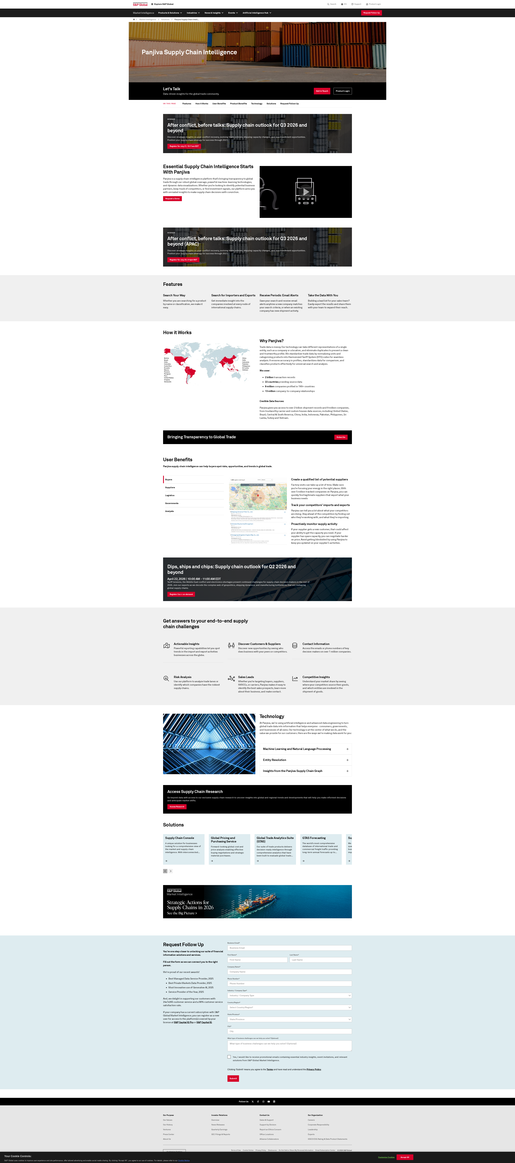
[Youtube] (269, 1101)
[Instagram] (263, 1101)
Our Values (167, 1120)
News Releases (218, 1125)
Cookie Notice (248, 1150)
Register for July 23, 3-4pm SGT (183, 260)
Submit (233, 1078)
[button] (305, 191)
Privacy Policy (261, 1150)
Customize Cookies (386, 1157)
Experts (311, 1134)
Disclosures (272, 1150)
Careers (311, 1120)
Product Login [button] (343, 91)
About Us (167, 1139)
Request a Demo (172, 198)
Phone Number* (233, 979)
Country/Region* (233, 1002)
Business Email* (233, 943)
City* (229, 1026)
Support (357, 4)
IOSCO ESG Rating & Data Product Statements (327, 1139)
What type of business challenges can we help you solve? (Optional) (252, 1038)
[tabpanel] (289, 512)
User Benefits (219, 103)
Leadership (313, 1129)
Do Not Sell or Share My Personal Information (296, 1150)
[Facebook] (258, 1101)
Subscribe (341, 437)
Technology (256, 103)
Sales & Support (266, 1120)
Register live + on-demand (181, 594)
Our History (168, 1125)
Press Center (168, 1134)
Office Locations (267, 1134)
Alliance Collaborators (269, 1139)
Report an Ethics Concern (270, 1129)
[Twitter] (253, 1101)
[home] (134, 19)
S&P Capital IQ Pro (183, 1022)
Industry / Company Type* (237, 991)
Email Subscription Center (325, 1150)
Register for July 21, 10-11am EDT (184, 146)
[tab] (194, 479)
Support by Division (268, 1125)
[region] (257, 1157)
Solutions (165, 19)
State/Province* (233, 1014)
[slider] (257, 853)
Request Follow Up (371, 13)
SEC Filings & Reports (220, 1134)
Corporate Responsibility (318, 1125)
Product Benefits (238, 103)
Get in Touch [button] (322, 91)
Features (186, 103)
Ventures (167, 1129)
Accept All (405, 1157)
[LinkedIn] (274, 1101)
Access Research (177, 806)
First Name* (232, 955)
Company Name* (233, 967)
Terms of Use (236, 1150)
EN (345, 4)
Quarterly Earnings (219, 1129)
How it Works (201, 103)
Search (333, 4)
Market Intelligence (147, 19)
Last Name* (294, 955)
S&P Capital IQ (204, 1022)
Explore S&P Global (164, 4)
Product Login (375, 4)
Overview (215, 1120)
